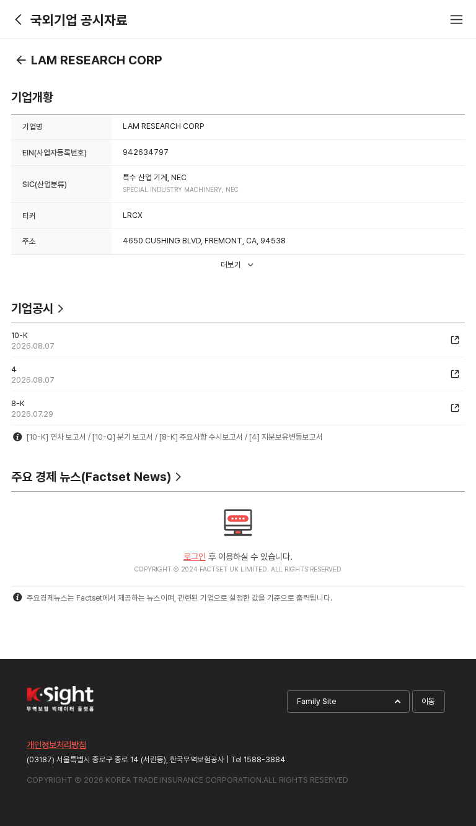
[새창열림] (455, 340)
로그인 (194, 556)
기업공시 (32, 308)
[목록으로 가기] (21, 60)
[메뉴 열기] (456, 19)
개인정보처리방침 (56, 744)
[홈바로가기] (19, 19)
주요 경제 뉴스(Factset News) (91, 476)
